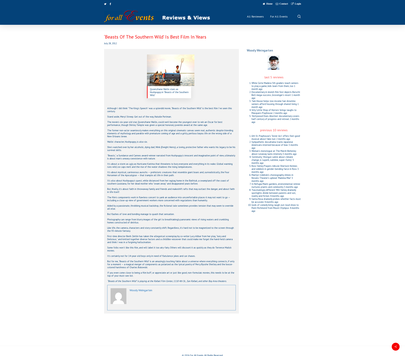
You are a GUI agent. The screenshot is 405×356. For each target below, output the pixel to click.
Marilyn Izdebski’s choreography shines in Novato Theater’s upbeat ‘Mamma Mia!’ (272, 176)
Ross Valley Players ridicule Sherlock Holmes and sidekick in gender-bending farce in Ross (274, 167)
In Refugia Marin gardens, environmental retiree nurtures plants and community (276, 185)
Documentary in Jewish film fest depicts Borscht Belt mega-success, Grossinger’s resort (276, 94)
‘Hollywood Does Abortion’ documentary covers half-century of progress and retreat (275, 118)
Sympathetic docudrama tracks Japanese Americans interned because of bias (272, 143)
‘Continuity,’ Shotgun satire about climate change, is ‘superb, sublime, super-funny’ (272, 158)
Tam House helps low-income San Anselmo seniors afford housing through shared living (274, 103)
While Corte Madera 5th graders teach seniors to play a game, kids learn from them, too (275, 84)
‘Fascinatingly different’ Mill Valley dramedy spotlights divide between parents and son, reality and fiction (274, 192)
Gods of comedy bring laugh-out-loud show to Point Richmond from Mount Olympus (275, 206)
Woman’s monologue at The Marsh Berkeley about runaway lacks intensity (274, 152)
